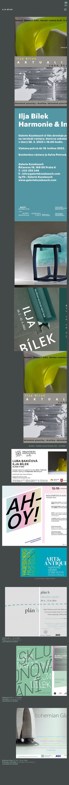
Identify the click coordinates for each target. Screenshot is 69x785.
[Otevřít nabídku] (64, 9)
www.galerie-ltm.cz (16, 699)
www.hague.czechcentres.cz (26, 762)
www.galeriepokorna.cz (14, 640)
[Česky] (66, 5)
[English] (66, 3)
